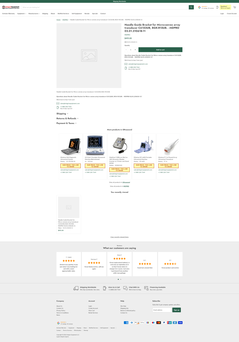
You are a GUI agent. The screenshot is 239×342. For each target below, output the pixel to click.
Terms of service (67, 330)
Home (58, 20)
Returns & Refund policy (127, 310)
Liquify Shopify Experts (62, 336)
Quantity (127, 45)
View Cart (92, 310)
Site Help (123, 306)
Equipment (21, 13)
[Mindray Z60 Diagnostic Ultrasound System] (70, 145)
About (53, 13)
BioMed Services (63, 13)
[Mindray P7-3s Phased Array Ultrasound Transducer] (168, 145)
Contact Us (59, 308)
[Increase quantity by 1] (135, 49)
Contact (103, 13)
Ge (85, 161)
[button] (118, 279)
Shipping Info (124, 308)
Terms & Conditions (62, 313)
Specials (95, 13)
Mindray (62, 161)
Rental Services (93, 313)
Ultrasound (126, 182)
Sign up (176, 310)
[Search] (191, 7)
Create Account (232, 13)
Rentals (87, 13)
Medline (111, 165)
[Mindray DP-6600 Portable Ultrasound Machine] (144, 145)
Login (222, 13)
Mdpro (60, 228)
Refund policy (77, 330)
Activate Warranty (8, 13)
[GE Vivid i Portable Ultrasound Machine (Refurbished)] (95, 145)
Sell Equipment (77, 13)
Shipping (45, 13)
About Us (59, 306)
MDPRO (65, 20)
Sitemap (86, 330)
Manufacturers (33, 13)
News (58, 315)
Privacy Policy (60, 310)
